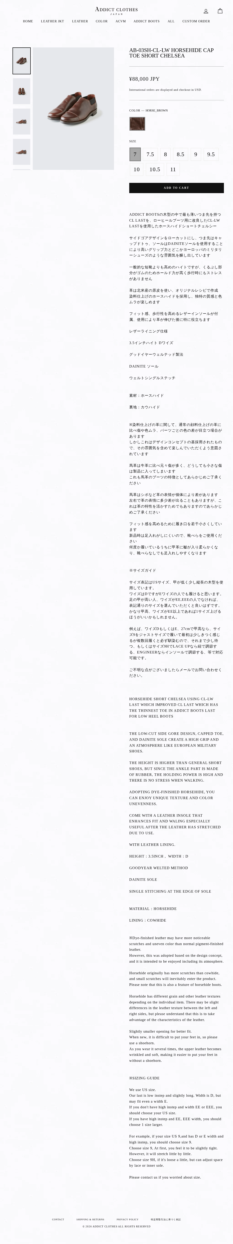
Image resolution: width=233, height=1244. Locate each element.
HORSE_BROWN (137, 124)
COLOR (102, 21)
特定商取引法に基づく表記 (166, 1219)
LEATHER (80, 21)
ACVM (121, 21)
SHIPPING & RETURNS (90, 1219)
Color (148, 110)
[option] (73, 108)
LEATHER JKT (52, 21)
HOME (28, 21)
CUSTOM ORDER (196, 21)
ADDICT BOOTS (147, 21)
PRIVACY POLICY (128, 1219)
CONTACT (58, 1219)
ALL (171, 21)
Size (132, 141)
